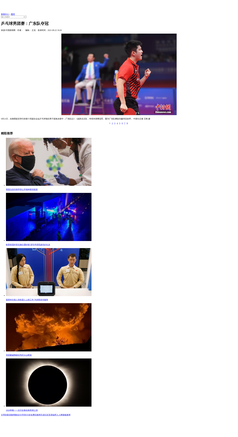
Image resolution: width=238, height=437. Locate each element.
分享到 (4, 415)
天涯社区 (45, 415)
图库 (13, 14)
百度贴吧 (53, 415)
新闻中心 (5, 14)
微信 (17, 415)
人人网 (59, 415)
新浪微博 (11, 415)
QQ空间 (22, 415)
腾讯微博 (37, 415)
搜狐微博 (66, 415)
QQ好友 (29, 415)
